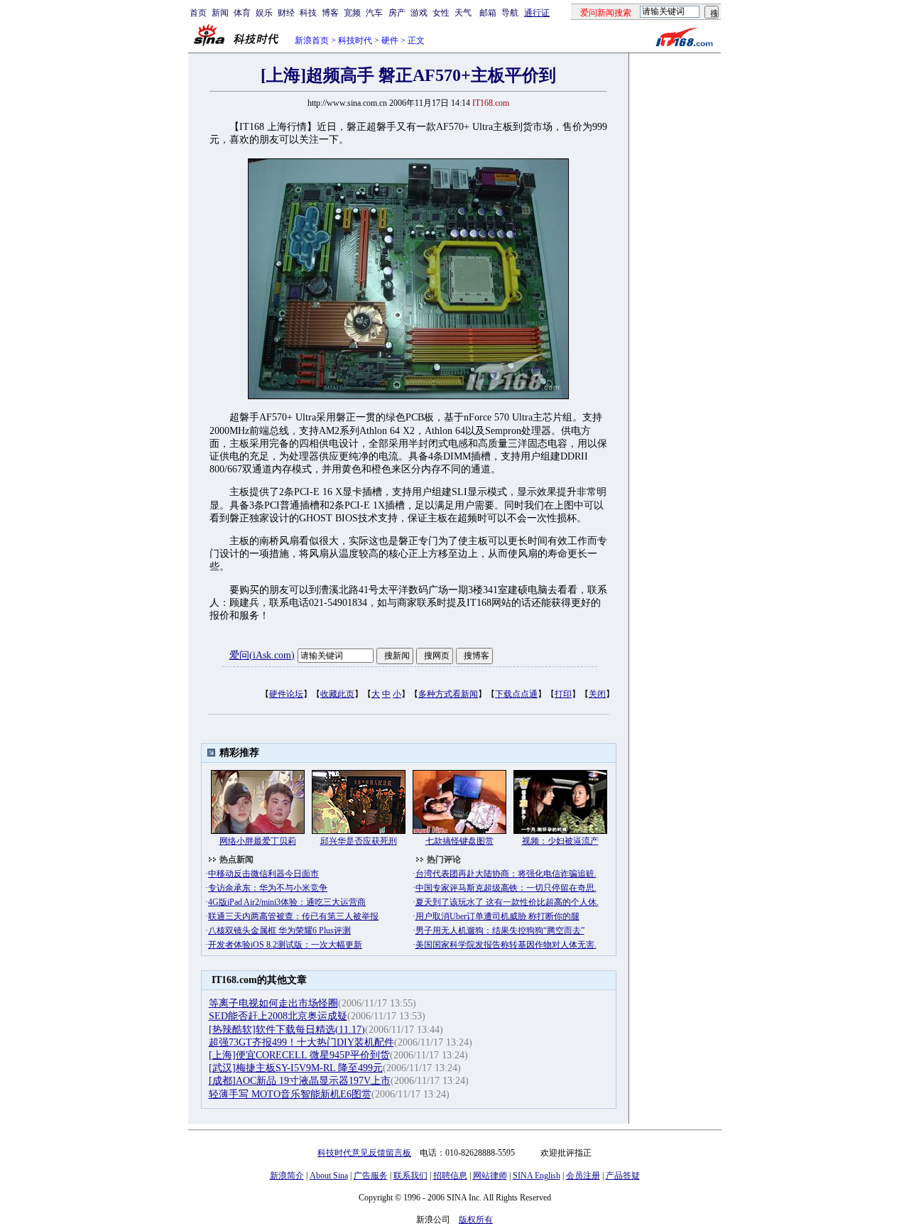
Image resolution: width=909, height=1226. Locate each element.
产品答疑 (623, 1176)
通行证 (537, 13)
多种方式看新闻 (448, 694)
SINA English (536, 1176)
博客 (330, 13)
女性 (441, 13)
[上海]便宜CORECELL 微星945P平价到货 (299, 1055)
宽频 (352, 13)
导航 (509, 13)
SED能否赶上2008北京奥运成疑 (278, 1016)
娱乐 (264, 13)
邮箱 (487, 13)
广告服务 (371, 1176)
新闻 (220, 13)
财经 (286, 13)
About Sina (329, 1176)
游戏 (419, 13)
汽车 (374, 13)
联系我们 (410, 1176)
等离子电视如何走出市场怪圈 (273, 1003)
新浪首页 (312, 40)
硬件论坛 (286, 694)
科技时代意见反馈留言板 (364, 1153)
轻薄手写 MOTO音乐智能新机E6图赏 (290, 1094)
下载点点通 (516, 694)
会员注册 (583, 1176)
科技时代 (355, 40)
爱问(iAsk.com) (262, 655)
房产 (396, 13)
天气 (463, 13)
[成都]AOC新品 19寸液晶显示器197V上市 (300, 1080)
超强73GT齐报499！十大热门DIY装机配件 (301, 1042)
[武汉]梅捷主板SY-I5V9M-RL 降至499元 (296, 1068)
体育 (242, 13)
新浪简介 (287, 1176)
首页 (198, 13)
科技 (308, 13)
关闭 (597, 694)
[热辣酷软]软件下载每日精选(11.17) (287, 1029)
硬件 (389, 40)
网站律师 (490, 1176)
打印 (563, 694)
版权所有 (476, 1220)
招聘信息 (450, 1176)
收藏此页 (337, 694)
